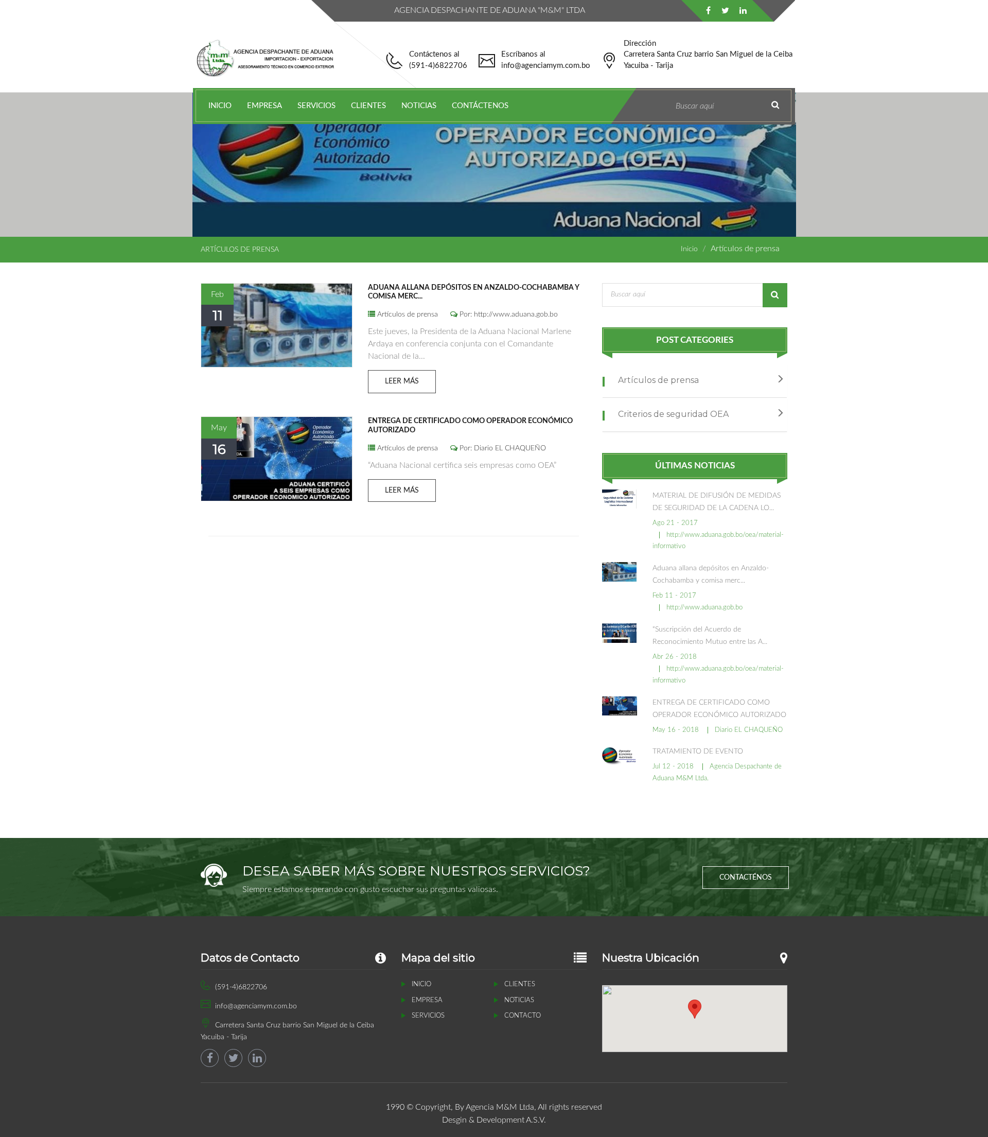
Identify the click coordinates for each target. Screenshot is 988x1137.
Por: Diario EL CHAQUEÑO (501, 448)
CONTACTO (522, 1015)
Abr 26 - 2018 (674, 657)
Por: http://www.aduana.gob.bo (507, 314)
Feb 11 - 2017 (674, 595)
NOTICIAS (418, 106)
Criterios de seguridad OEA (672, 414)
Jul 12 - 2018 (673, 766)
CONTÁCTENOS (480, 106)
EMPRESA (264, 106)
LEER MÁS (402, 381)
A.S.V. (536, 1120)
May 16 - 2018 (675, 730)
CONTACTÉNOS (745, 877)
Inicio (689, 249)
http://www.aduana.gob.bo (704, 607)
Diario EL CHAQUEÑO (749, 730)
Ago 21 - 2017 (675, 523)
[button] (694, 1009)
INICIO (220, 106)
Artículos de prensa (406, 314)
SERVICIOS (316, 106)
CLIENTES (368, 106)
